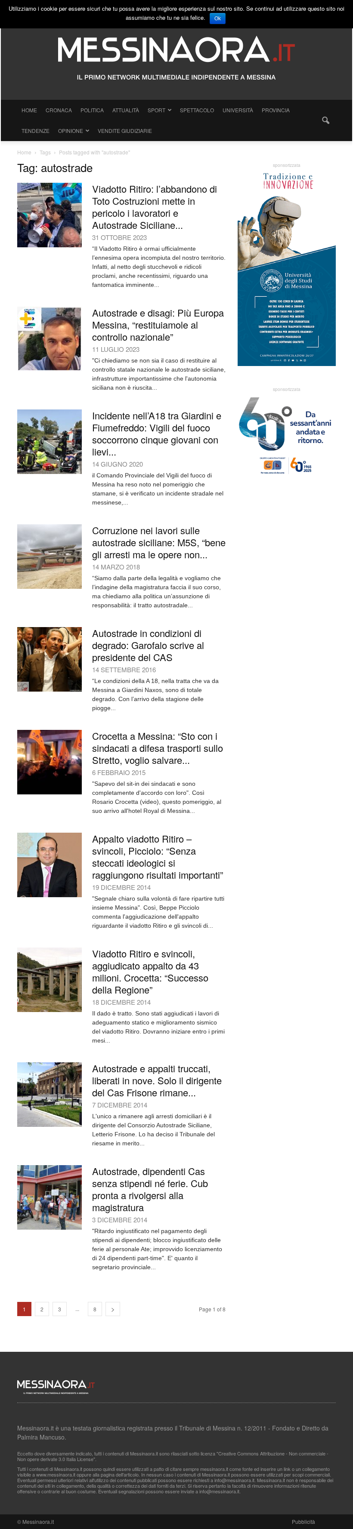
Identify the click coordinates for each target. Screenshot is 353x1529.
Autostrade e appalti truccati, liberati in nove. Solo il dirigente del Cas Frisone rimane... (157, 1080)
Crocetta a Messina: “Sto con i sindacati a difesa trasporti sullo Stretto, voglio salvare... (157, 747)
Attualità (125, 110)
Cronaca (59, 110)
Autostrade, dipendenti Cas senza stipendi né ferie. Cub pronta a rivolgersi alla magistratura (150, 1189)
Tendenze (36, 130)
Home (29, 110)
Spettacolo (197, 110)
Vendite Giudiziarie (125, 130)
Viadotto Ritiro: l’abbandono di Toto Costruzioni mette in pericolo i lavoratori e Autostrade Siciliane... (154, 206)
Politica (92, 110)
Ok (217, 18)
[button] (325, 120)
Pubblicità (303, 1521)
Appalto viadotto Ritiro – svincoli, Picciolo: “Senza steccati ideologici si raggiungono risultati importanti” (157, 856)
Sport (156, 110)
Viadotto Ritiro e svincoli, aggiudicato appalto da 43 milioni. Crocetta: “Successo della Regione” (150, 971)
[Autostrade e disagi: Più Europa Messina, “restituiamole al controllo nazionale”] (49, 339)
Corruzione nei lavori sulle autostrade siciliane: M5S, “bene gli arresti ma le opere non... (159, 542)
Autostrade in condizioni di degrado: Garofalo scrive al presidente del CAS (148, 645)
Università (238, 110)
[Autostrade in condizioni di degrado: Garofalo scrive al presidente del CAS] (49, 659)
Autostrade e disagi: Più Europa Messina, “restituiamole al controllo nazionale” (158, 324)
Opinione (70, 130)
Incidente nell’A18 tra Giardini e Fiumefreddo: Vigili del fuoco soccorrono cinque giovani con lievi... (156, 433)
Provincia (276, 110)
